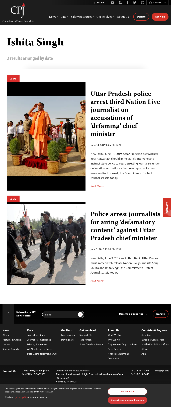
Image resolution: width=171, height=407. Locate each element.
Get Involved (87, 330)
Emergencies (68, 335)
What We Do (114, 335)
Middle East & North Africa (154, 344)
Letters (6, 344)
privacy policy (21, 397)
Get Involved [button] (105, 17)
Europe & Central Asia (152, 339)
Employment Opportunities (122, 344)
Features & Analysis (13, 339)
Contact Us (113, 358)
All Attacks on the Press (39, 349)
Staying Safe (67, 339)
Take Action (85, 339)
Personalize (127, 391)
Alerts (13, 78)
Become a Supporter (131, 313)
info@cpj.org (161, 370)
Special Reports (11, 349)
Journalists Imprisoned (39, 339)
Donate (141, 16)
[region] (85, 395)
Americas (146, 335)
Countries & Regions (154, 330)
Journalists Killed (36, 335)
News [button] (52, 17)
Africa (144, 349)
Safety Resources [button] (81, 17)
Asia (143, 353)
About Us (113, 330)
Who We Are (114, 339)
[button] (165, 2)
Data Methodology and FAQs (42, 353)
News (6, 330)
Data (30, 330)
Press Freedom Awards (91, 344)
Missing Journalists (37, 344)
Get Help (160, 16)
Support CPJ (85, 335)
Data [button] (63, 17)
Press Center (114, 349)
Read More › (97, 186)
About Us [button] (123, 17)
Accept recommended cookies (127, 400)
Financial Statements (119, 353)
